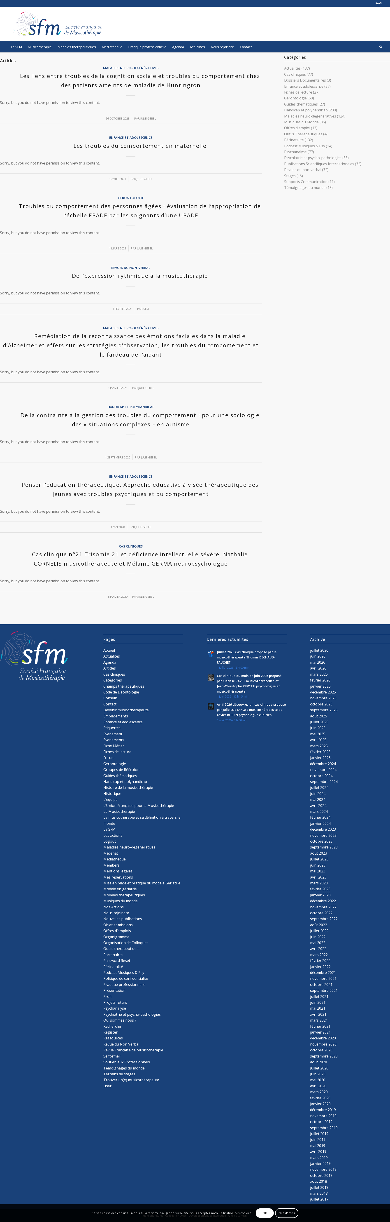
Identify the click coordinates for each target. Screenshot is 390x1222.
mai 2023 (317, 871)
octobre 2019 (321, 1121)
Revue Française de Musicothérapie (133, 1050)
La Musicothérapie (119, 811)
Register (110, 1032)
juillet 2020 (319, 1068)
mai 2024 (317, 799)
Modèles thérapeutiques (124, 895)
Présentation (114, 990)
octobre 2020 (321, 1050)
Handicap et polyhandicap (131, 407)
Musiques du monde (120, 900)
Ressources (113, 1038)
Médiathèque (114, 859)
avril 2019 (318, 1151)
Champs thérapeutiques (123, 686)
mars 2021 (319, 1020)
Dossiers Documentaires (305, 80)
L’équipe (110, 799)
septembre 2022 (324, 918)
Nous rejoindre (116, 912)
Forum (108, 757)
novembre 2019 (323, 1115)
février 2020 (320, 1097)
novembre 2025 (323, 698)
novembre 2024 (323, 769)
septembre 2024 (324, 781)
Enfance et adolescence (130, 137)
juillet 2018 (319, 1187)
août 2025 (318, 716)
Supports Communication (305, 181)
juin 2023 (317, 865)
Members (111, 865)
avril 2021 (318, 1014)
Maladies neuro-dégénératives (130, 68)
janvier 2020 (320, 1103)
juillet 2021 (319, 996)
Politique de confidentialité (125, 978)
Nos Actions (113, 907)
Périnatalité (294, 139)
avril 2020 (318, 1085)
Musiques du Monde (301, 122)
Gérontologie (131, 198)
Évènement (112, 733)
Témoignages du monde (304, 187)
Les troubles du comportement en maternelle (140, 145)
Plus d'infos (287, 1213)
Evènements (113, 739)
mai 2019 (317, 1145)
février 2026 (320, 680)
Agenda (109, 662)
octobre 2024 (321, 775)
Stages (290, 175)
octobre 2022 (321, 912)
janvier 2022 (320, 966)
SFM (146, 309)
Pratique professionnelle (124, 984)
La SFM (109, 829)
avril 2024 (318, 805)
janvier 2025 (320, 757)
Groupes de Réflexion (121, 769)
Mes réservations (118, 877)
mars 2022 (319, 954)
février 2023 (320, 888)
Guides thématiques (301, 104)
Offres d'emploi (297, 127)
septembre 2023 (324, 847)
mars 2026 (319, 674)
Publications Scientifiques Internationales (319, 163)
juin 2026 (317, 656)
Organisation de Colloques (125, 942)
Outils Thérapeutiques (303, 134)
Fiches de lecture (298, 92)
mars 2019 (319, 1157)
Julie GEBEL (148, 118)
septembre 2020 (324, 1056)
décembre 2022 (323, 900)
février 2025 (320, 751)
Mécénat (110, 853)
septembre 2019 (324, 1127)
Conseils (110, 698)
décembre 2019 (323, 1109)
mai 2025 (317, 733)
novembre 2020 (323, 1044)
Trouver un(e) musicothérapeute (131, 1079)
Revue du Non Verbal (121, 1044)
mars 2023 (319, 883)
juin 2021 (317, 1002)
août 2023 (318, 853)
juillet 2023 (319, 859)
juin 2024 (317, 793)
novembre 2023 (323, 835)
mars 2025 (319, 745)
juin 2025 (317, 727)
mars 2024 (319, 811)
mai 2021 (317, 1008)
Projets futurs (115, 1002)
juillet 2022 (319, 930)
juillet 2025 (319, 721)
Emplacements (115, 716)
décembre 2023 (323, 829)
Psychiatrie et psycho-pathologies (312, 157)
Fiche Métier (113, 745)
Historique (112, 793)
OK (265, 1213)
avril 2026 (318, 668)
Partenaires (113, 954)
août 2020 (318, 1062)
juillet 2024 (319, 787)
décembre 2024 (323, 763)
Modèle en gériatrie (120, 888)
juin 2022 (317, 936)
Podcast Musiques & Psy (304, 145)
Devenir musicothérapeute (126, 709)
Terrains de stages (119, 1074)
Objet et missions (118, 924)
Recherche (112, 1026)
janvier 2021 (320, 1032)
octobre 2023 (321, 841)
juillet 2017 (319, 1199)
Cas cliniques (131, 546)
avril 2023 (318, 877)
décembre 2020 (323, 1038)
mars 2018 (319, 1193)
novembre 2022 (323, 907)
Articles (109, 668)
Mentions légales (117, 871)
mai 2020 (317, 1079)
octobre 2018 (321, 1175)
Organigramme (116, 936)
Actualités (292, 68)
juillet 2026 (319, 650)
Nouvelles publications (122, 918)
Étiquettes (112, 727)
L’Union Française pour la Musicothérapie (138, 805)
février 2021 (320, 1026)
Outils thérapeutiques (121, 948)
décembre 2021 (323, 972)
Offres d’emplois (117, 930)
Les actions (112, 835)
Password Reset (116, 960)
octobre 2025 (321, 704)
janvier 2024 (320, 823)
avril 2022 (318, 948)
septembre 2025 (324, 709)
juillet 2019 (319, 1133)
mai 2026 (317, 662)
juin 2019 (317, 1139)
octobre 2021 (321, 984)
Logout (109, 841)
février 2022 (320, 960)
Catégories (112, 680)
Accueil (109, 650)
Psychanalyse (295, 151)
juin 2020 (317, 1074)
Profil (379, 3)
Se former (111, 1056)
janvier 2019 (320, 1163)
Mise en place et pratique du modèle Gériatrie (141, 883)
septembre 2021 (324, 990)
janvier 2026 (320, 686)
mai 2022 (317, 942)
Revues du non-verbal (130, 268)
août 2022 (318, 924)
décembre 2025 (323, 692)
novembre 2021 (323, 978)
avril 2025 (318, 739)
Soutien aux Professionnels (126, 1062)
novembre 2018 (323, 1169)
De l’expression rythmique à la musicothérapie (140, 275)
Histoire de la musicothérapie (128, 787)
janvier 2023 (320, 895)
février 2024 (320, 817)
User (107, 1085)
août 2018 (318, 1181)
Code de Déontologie (121, 692)
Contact (109, 704)
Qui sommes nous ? (119, 1020)
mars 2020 (319, 1091)
